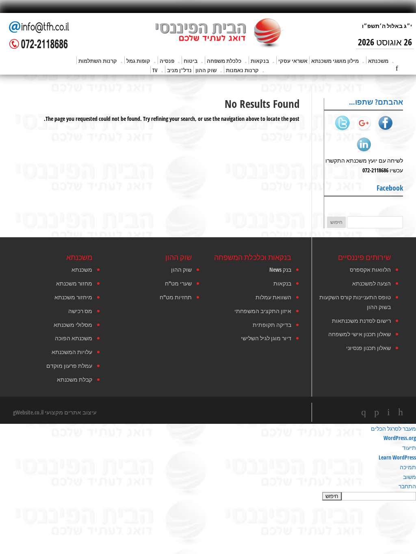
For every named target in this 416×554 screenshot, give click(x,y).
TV (155, 70)
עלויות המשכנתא (72, 352)
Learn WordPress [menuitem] (397, 457)
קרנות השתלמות (97, 60)
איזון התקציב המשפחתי (262, 311)
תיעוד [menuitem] (409, 447)
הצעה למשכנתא (371, 283)
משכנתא (378, 60)
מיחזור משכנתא (73, 297)
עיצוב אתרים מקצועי (71, 412)
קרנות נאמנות (242, 70)
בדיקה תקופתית (272, 325)
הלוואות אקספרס (370, 269)
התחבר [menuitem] (407, 486)
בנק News (280, 269)
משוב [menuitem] (409, 477)
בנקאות (260, 60)
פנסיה (167, 60)
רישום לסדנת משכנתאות (361, 320)
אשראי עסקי (293, 60)
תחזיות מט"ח (176, 297)
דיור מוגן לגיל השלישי (266, 338)
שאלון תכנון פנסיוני (368, 348)
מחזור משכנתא (74, 283)
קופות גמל (138, 60)
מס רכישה (80, 311)
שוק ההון (206, 70)
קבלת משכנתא (74, 379)
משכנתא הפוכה (73, 338)
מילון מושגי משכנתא (335, 60)
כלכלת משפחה (224, 60)
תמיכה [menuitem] (408, 467)
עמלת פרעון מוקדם (69, 365)
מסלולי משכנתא (73, 325)
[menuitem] (208, 496)
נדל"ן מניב (179, 70)
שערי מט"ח (178, 283)
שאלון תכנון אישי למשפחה (359, 334)
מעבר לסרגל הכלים (393, 428)
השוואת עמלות (273, 297)
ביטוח (190, 60)
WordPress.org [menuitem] (400, 438)
